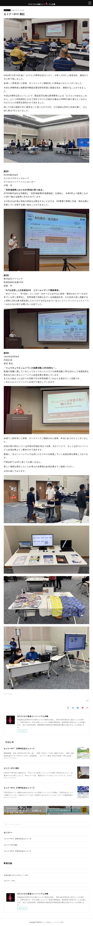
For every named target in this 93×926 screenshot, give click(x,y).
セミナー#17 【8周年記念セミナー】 (19, 748)
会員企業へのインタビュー (16, 875)
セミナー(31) (8, 694)
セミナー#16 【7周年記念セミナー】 (19, 787)
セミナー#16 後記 (11, 768)
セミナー (7, 10)
